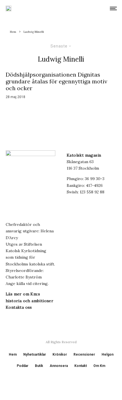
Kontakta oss (19, 307)
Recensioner (84, 354)
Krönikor (59, 354)
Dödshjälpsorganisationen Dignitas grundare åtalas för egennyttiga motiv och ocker (56, 81)
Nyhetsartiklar (34, 354)
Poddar (22, 366)
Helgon (107, 354)
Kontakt (80, 366)
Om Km (99, 366)
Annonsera (59, 366)
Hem (13, 354)
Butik (39, 366)
